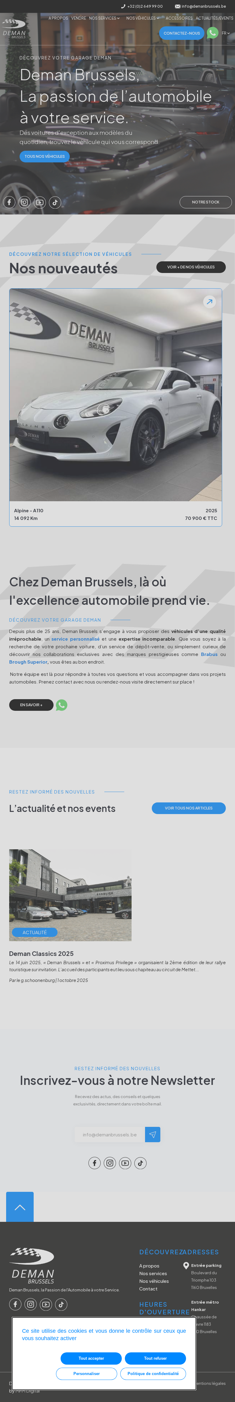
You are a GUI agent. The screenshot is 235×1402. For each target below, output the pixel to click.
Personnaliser (86, 1373)
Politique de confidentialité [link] (153, 1373)
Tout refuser (155, 1358)
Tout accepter (91, 1358)
